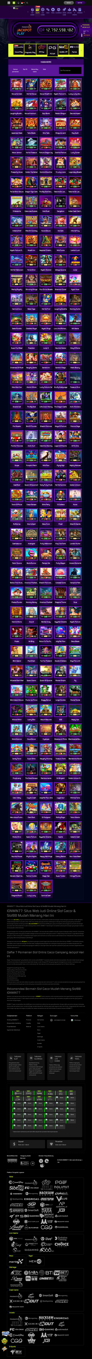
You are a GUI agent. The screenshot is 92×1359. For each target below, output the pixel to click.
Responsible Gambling (14, 1023)
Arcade (69, 13)
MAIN (18, 81)
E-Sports (74, 14)
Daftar (80, 3)
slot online (16, 919)
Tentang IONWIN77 (13, 1020)
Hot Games (32, 14)
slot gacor (24, 941)
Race (47, 13)
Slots (37, 13)
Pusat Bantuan (11, 1027)
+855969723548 (59, 1020)
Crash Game (64, 14)
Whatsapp (77, 1020)
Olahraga (59, 13)
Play (20, 33)
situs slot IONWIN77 (34, 923)
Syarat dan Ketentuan (13, 1030)
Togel (53, 13)
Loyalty (28, 1023)
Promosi (79, 13)
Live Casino (43, 14)
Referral (28, 1027)
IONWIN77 (39, 996)
